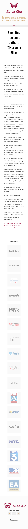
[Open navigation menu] (14, 26)
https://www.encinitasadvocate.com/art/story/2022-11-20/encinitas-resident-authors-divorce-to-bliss (14, 225)
